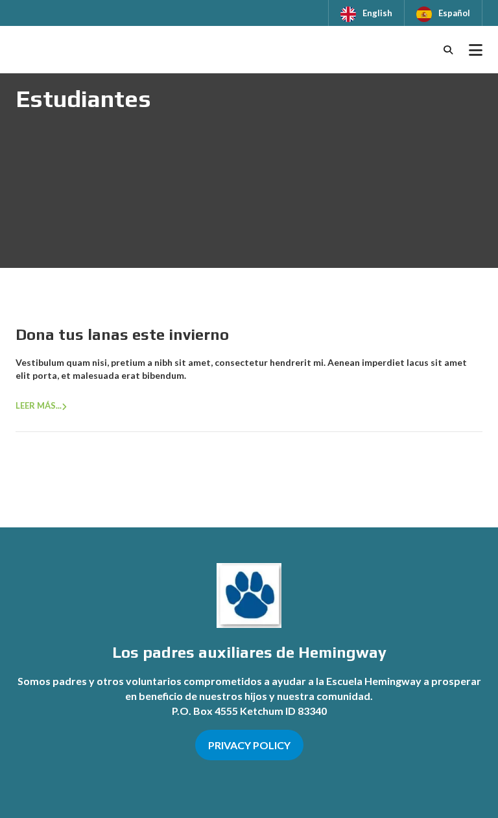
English (377, 13)
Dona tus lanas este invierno (122, 334)
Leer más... (39, 405)
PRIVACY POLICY (249, 745)
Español (454, 13)
